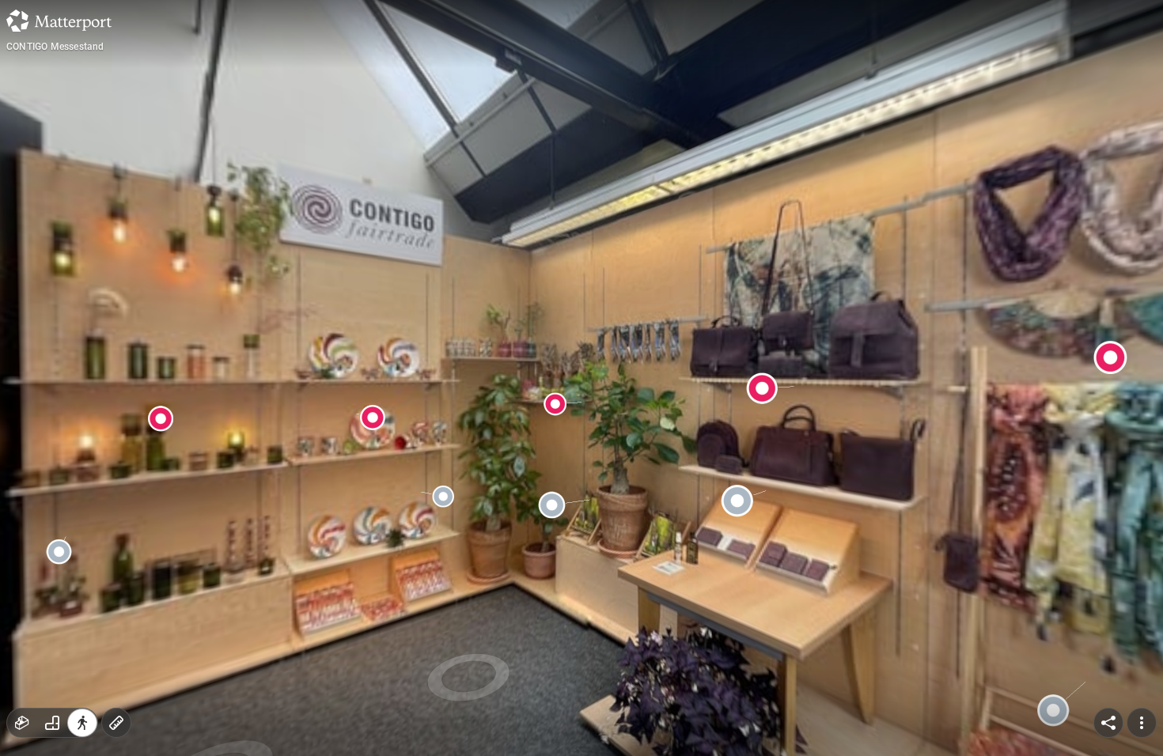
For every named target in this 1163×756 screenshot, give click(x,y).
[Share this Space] (1108, 723)
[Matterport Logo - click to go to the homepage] (59, 20)
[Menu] (1142, 723)
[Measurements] (116, 723)
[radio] (22, 723)
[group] (52, 723)
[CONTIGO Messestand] (581, 378)
